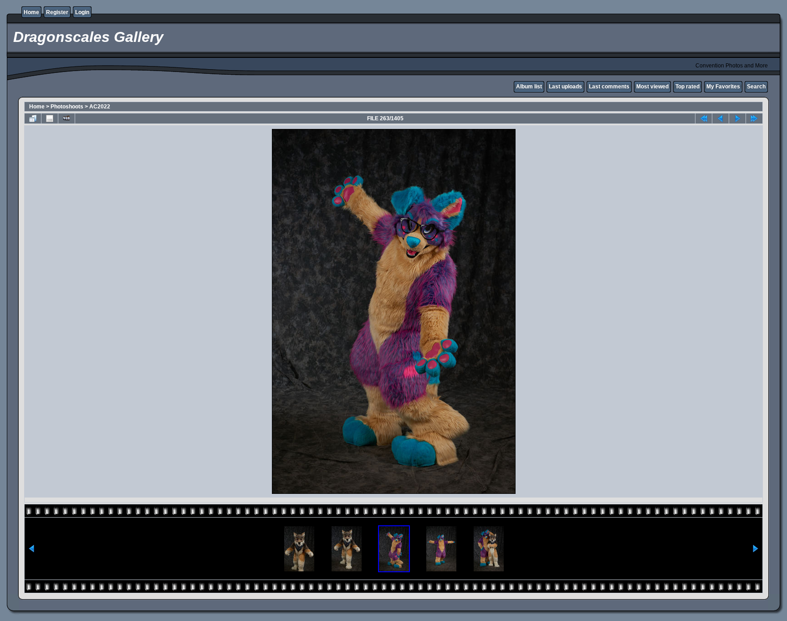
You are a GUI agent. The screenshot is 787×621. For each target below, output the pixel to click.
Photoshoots (67, 106)
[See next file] (737, 118)
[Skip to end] (754, 118)
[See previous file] (720, 118)
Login (82, 12)
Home (31, 12)
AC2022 (99, 106)
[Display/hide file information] (49, 118)
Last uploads (565, 86)
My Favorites (723, 86)
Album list (529, 86)
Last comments (609, 86)
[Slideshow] (66, 118)
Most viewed (652, 86)
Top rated (687, 86)
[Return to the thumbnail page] (33, 118)
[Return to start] (703, 118)
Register (57, 12)
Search (756, 86)
